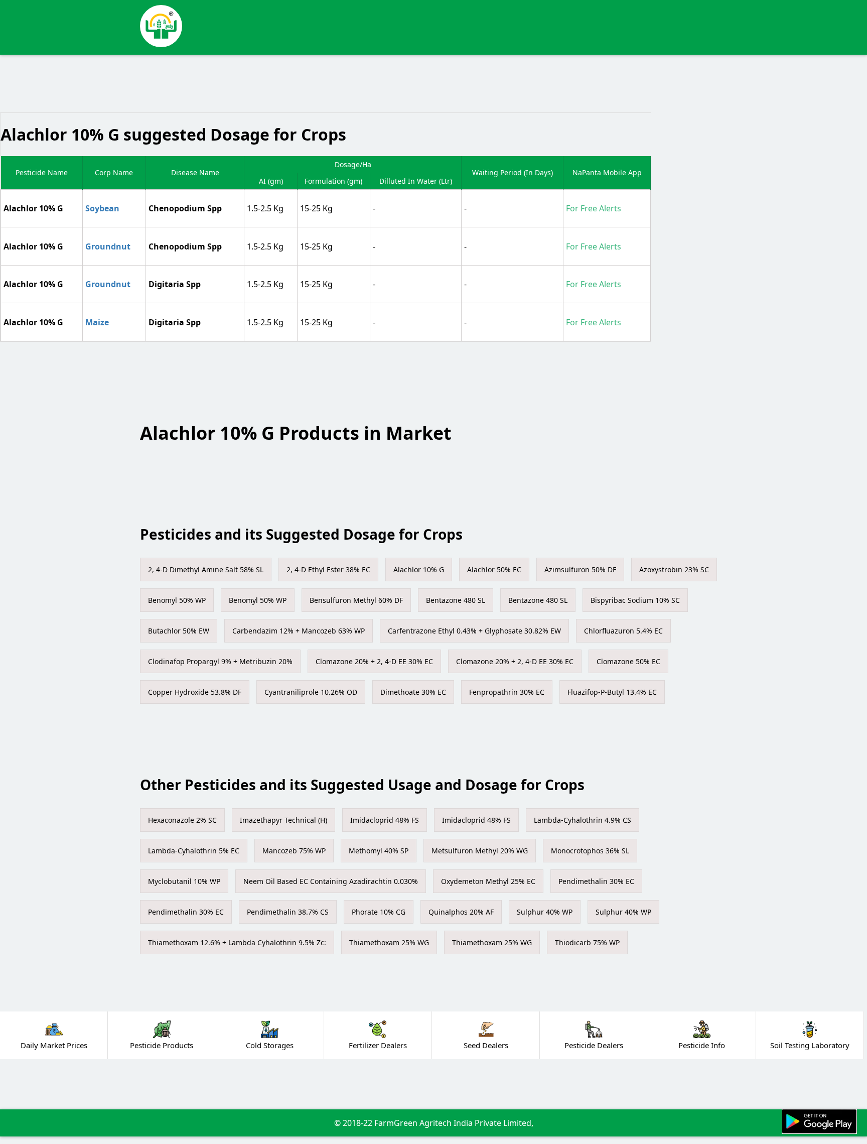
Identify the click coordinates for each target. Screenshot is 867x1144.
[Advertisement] (448, 25)
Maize (97, 322)
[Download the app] (819, 1121)
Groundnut (107, 246)
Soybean (102, 208)
